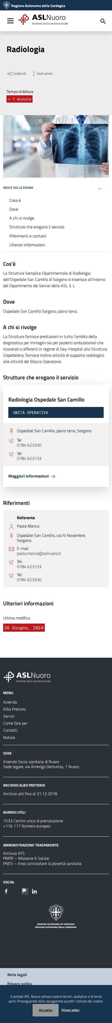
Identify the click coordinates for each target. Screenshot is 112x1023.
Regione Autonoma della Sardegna (38, 6)
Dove (13, 209)
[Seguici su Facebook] (6, 891)
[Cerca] (103, 21)
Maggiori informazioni (29, 476)
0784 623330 (29, 445)
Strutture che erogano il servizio (36, 227)
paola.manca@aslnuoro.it (39, 553)
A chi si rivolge (21, 218)
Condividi (19, 73)
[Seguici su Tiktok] (25, 891)
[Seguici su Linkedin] (34, 891)
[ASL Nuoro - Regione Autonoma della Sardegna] (30, 676)
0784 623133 (29, 458)
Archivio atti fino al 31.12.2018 (30, 793)
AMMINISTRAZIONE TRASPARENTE (31, 845)
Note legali (17, 974)
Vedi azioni (45, 73)
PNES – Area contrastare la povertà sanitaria (42, 863)
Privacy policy (19, 984)
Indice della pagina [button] (18, 187)
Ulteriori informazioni (27, 245)
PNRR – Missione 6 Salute (26, 858)
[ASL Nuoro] (6, 5)
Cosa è (15, 200)
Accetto (45, 1010)
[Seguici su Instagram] (16, 891)
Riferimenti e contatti (27, 236)
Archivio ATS (14, 853)
